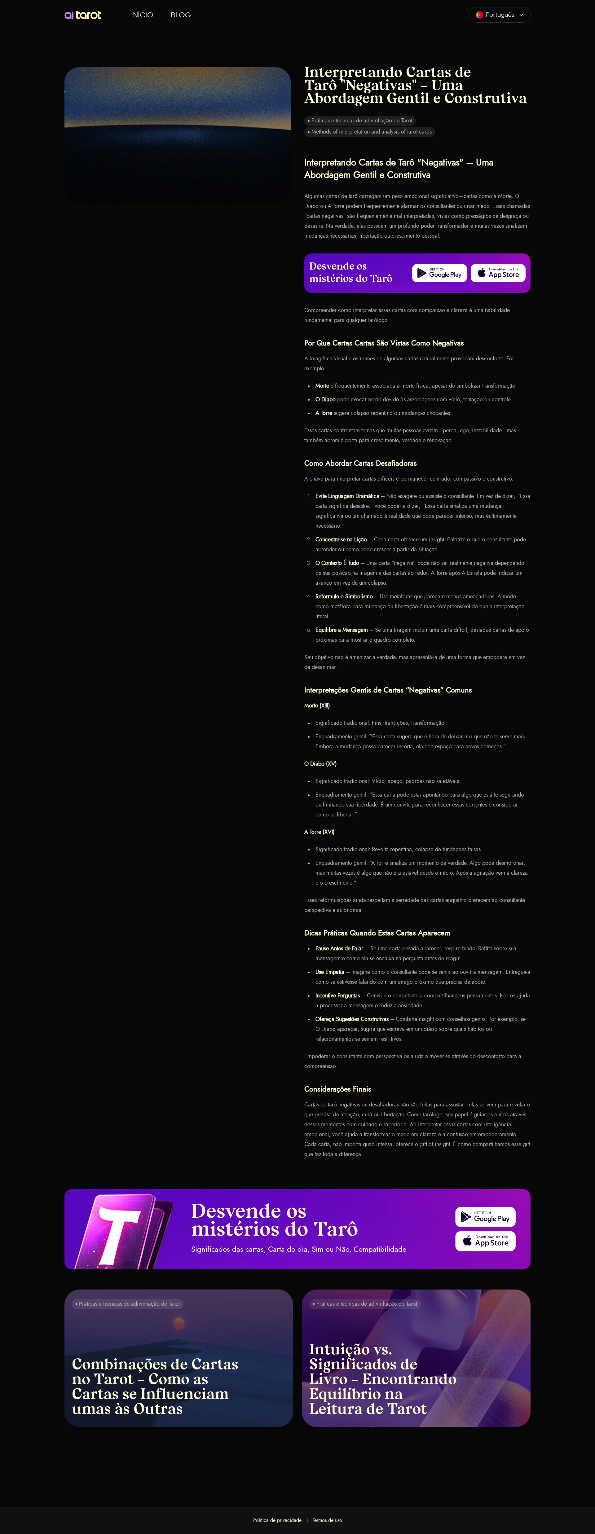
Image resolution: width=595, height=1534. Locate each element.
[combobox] (500, 14)
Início (142, 15)
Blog (181, 15)
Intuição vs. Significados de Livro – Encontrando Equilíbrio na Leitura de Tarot (382, 1380)
